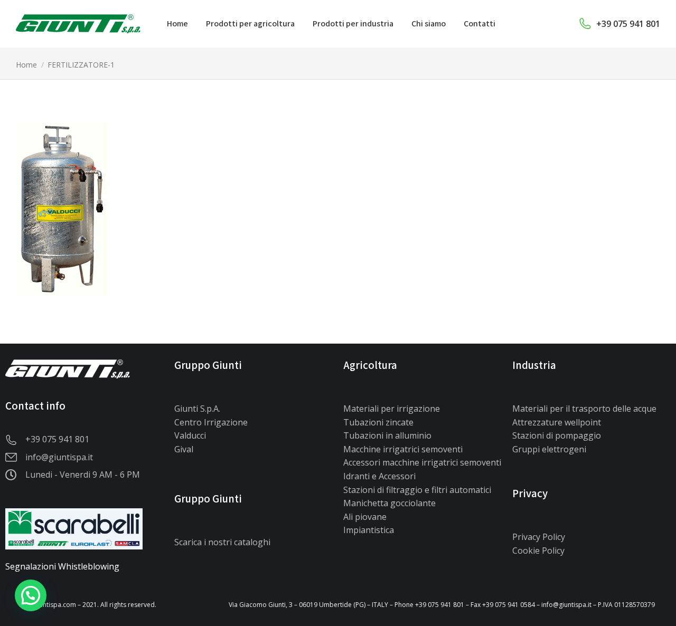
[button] (30, 595)
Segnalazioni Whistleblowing (62, 566)
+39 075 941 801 (628, 24)
